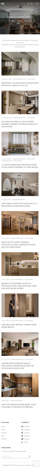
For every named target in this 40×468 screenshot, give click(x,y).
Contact (4, 439)
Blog (2, 436)
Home (3, 426)
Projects (4, 433)
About (3, 430)
